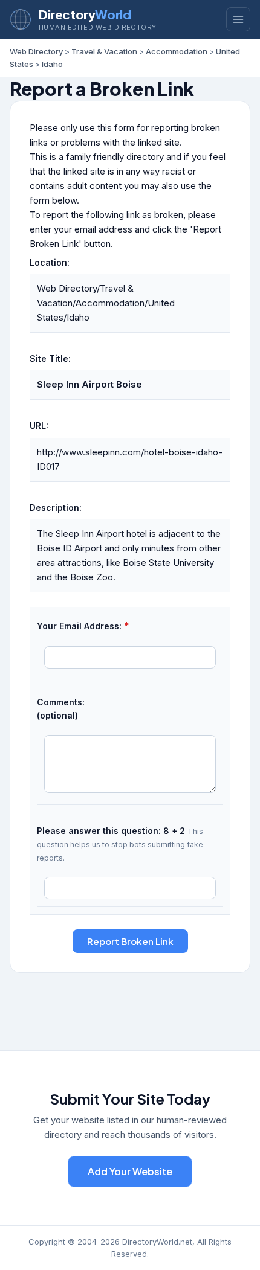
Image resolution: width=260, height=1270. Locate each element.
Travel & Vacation (104, 51)
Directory (85, 14)
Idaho (52, 64)
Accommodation (176, 51)
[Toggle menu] (238, 19)
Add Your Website (130, 1171)
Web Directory (36, 51)
